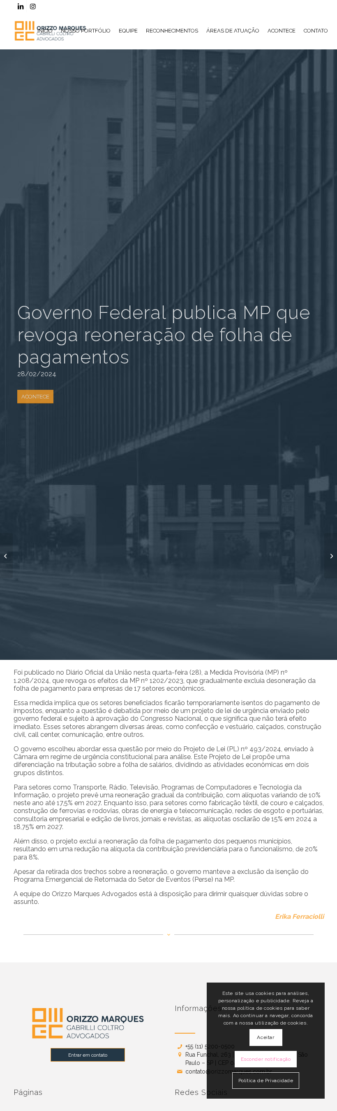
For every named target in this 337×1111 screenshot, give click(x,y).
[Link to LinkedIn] (20, 6)
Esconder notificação (266, 1059)
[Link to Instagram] (33, 6)
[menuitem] (45, 30)
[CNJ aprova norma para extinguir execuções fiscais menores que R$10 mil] (6, 555)
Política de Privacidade (265, 1080)
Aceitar (265, 1037)
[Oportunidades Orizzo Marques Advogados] (330, 555)
